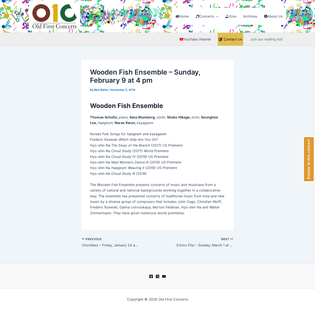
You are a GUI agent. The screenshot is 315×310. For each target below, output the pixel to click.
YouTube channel (197, 39)
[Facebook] (151, 276)
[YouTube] (164, 276)
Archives (250, 16)
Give (232, 16)
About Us (275, 16)
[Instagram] (157, 276)
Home (184, 16)
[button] (216, 16)
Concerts (206, 16)
